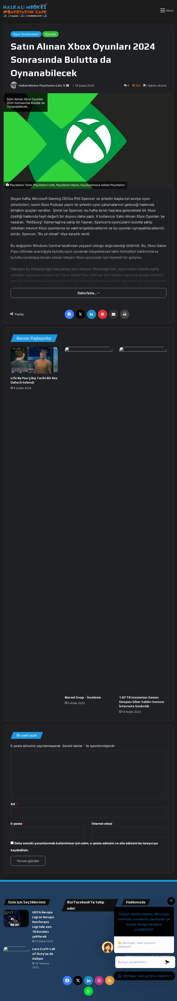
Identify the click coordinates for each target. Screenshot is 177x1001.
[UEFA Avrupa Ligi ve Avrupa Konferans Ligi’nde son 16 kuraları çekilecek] (16, 918)
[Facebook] (69, 314)
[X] (80, 314)
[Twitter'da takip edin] (64, 85)
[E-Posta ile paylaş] (113, 314)
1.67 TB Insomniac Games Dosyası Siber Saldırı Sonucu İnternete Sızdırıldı (141, 701)
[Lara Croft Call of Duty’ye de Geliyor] (16, 955)
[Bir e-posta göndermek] (67, 85)
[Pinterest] (102, 314)
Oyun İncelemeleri (26, 34)
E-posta (17, 823)
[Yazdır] (124, 314)
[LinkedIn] (91, 314)
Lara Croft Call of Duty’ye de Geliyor (43, 953)
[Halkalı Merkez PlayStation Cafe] (25, 10)
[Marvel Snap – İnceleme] (88, 520)
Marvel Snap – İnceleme (83, 697)
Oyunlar (50, 34)
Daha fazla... (87, 293)
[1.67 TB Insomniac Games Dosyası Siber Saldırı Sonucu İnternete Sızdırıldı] (142, 520)
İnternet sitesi (102, 823)
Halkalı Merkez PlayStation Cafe (40, 85)
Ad (14, 804)
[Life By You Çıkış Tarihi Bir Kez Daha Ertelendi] (34, 360)
